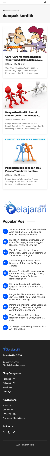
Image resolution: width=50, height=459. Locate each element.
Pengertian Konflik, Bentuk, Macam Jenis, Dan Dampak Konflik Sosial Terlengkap (21, 115)
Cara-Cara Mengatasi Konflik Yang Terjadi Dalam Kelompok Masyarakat (23, 60)
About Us (7, 405)
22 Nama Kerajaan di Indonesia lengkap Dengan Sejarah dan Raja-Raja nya (26, 286)
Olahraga (7, 391)
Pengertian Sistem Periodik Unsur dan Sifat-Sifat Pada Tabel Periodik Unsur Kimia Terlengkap (27, 297)
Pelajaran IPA (9, 379)
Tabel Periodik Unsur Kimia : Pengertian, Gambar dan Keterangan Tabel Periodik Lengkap (27, 253)
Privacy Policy (9, 414)
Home (5, 11)
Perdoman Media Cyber (14, 418)
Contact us (8, 409)
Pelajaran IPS (9, 383)
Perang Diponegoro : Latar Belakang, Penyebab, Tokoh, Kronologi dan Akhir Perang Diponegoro (28, 307)
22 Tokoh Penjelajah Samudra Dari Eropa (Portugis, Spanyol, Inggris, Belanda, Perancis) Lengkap (26, 242)
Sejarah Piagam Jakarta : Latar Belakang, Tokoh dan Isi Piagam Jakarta (25, 263)
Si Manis (8, 64)
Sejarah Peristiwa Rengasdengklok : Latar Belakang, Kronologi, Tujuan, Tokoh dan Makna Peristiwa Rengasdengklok (27, 275)
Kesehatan (8, 387)
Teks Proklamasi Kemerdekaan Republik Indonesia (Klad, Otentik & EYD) (27, 318)
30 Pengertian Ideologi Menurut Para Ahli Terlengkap (28, 327)
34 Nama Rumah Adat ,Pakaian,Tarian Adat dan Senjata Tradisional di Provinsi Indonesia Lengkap (28, 232)
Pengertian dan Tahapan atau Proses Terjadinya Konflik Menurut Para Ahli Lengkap (23, 171)
